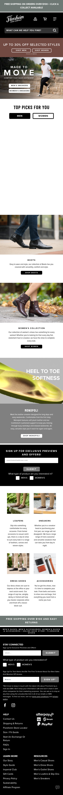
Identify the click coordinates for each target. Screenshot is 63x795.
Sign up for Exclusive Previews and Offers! (19, 648)
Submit (31, 469)
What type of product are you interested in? (30, 474)
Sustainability (10, 782)
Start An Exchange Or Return (14, 738)
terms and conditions (40, 697)
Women (43, 115)
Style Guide (9, 765)
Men (20, 115)
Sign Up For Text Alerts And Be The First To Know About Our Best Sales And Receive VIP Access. (31, 673)
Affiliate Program (11, 787)
